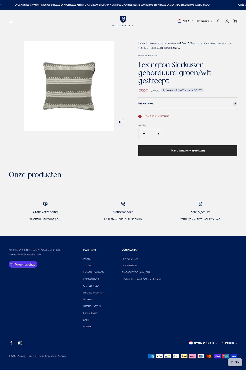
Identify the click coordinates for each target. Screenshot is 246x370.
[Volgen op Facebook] (11, 343)
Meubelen (88, 299)
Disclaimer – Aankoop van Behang (142, 279)
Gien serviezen (91, 285)
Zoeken (87, 265)
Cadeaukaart (90, 313)
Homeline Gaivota (93, 272)
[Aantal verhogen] (158, 133)
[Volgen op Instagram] (20, 343)
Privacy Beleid (130, 258)
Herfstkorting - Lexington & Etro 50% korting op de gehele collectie (188, 43)
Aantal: (142, 125)
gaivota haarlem (148, 55)
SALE (86, 319)
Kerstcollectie (91, 279)
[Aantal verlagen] (143, 133)
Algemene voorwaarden (136, 272)
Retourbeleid (129, 265)
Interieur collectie (93, 292)
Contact (87, 326)
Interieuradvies (92, 306)
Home (141, 43)
